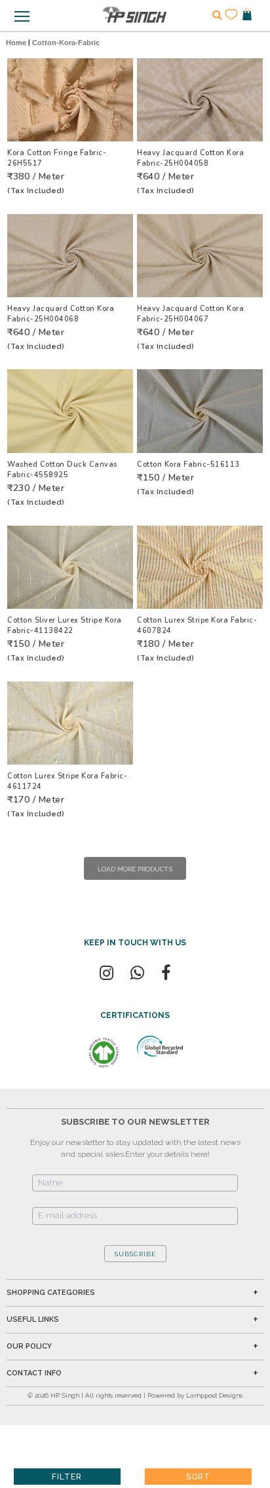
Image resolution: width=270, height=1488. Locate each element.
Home (16, 42)
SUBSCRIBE (135, 1254)
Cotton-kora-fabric (66, 42)
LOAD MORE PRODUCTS (135, 869)
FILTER (67, 1476)
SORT (198, 1476)
